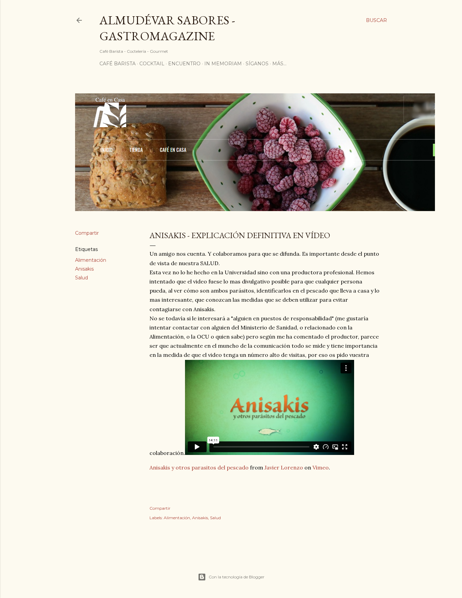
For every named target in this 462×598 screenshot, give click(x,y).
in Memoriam (223, 64)
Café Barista (117, 64)
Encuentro (184, 64)
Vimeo (321, 467)
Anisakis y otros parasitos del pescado (199, 467)
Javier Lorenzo (283, 467)
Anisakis (84, 269)
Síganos (257, 64)
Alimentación (90, 260)
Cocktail (151, 64)
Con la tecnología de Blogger (236, 576)
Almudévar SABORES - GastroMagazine (167, 28)
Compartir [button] (87, 233)
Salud (81, 278)
